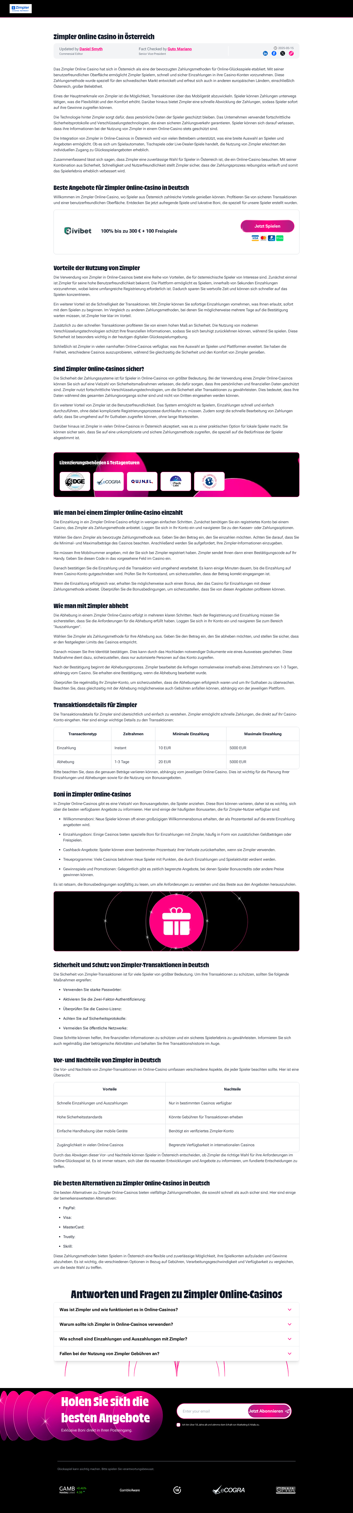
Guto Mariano (180, 49)
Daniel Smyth (91, 49)
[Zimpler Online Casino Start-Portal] (21, 8)
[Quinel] (142, 481)
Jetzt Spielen (267, 226)
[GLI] (209, 481)
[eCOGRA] (108, 481)
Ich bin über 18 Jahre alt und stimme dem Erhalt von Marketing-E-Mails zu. (221, 1424)
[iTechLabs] (176, 481)
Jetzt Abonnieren (266, 1410)
